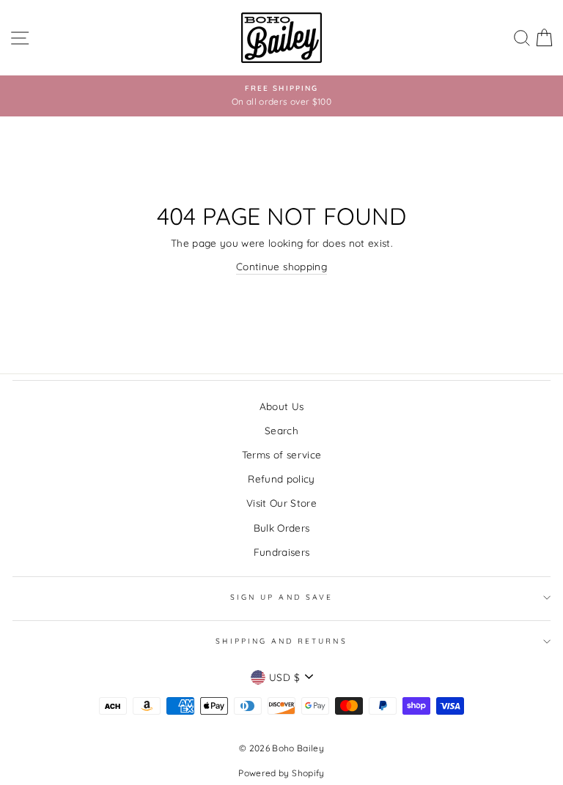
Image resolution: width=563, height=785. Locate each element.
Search (281, 430)
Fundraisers (282, 552)
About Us (282, 406)
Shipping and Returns (281, 641)
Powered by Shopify (281, 772)
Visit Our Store (281, 502)
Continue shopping (281, 266)
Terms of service (281, 454)
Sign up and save (281, 597)
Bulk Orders (282, 527)
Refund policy (281, 478)
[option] (281, 96)
